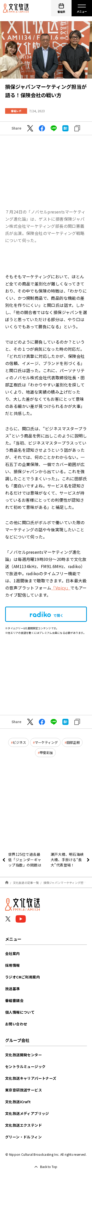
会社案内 (12, 953)
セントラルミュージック (25, 1066)
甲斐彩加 (46, 752)
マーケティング (46, 742)
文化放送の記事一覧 (26, 883)
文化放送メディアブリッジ (27, 1113)
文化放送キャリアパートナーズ (30, 1078)
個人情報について (19, 1012)
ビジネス (19, 742)
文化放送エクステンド (23, 1125)
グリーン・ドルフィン (23, 1136)
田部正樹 (73, 742)
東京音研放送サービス (23, 1089)
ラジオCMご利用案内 (22, 976)
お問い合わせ (16, 1023)
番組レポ (16, 111)
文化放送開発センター (23, 1054)
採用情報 (12, 965)
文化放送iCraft (18, 1101)
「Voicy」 (60, 588)
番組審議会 (14, 1000)
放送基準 (12, 988)
